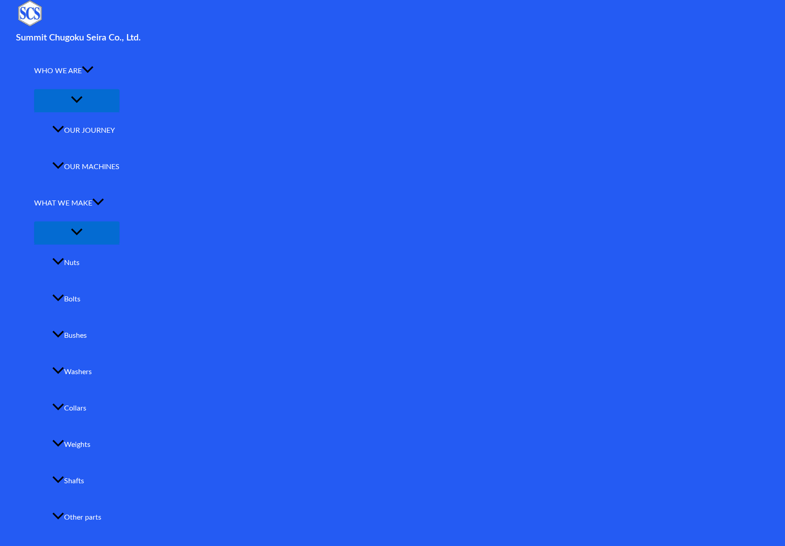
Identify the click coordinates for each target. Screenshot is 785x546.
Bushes (75, 335)
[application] (88, 71)
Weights (77, 444)
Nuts (71, 262)
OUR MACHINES (91, 166)
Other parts (82, 517)
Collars (75, 408)
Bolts (72, 299)
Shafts (74, 481)
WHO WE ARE (58, 71)
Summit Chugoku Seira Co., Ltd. (78, 37)
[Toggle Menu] (76, 100)
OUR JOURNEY (89, 130)
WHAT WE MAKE (63, 203)
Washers (78, 372)
